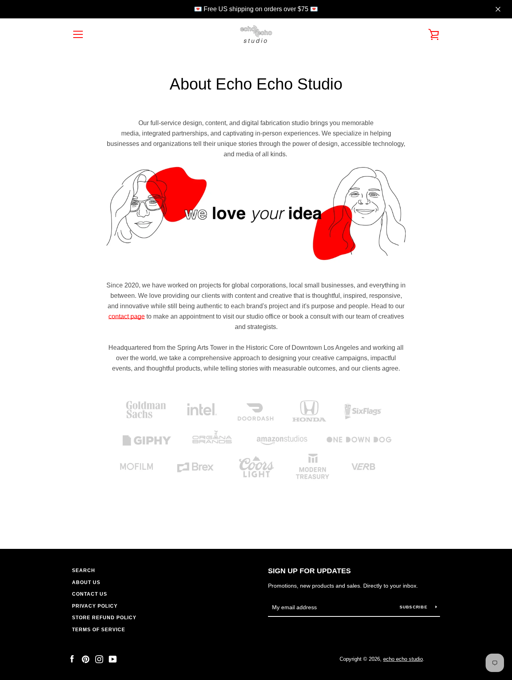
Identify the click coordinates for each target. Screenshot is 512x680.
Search (83, 570)
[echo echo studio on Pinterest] (86, 658)
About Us (86, 582)
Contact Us (89, 594)
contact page (126, 316)
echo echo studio (403, 659)
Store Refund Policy (104, 617)
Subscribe (415, 607)
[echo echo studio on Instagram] (99, 658)
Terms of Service (98, 629)
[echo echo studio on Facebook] (72, 658)
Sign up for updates (309, 571)
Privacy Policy (95, 606)
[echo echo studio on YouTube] (113, 658)
